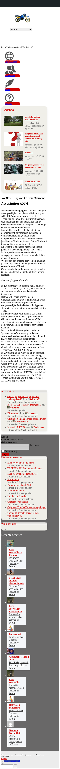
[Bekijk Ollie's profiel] (10, 726)
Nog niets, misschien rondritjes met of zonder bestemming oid (34, 137)
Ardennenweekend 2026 (19, 485)
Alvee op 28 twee (32, 181)
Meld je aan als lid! (12, 761)
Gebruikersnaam (9, 442)
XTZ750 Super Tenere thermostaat (24, 404)
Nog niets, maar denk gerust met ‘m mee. (34, 166)
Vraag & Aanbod (11, 62)
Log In (4, 759)
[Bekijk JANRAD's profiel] (10, 653)
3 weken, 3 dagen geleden (16, 640)
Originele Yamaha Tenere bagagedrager (26, 418)
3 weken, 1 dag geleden (15, 617)
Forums (7, 90)
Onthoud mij (10, 451)
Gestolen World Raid (17, 501)
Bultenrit (29, 152)
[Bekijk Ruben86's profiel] (10, 602)
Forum (12, 566)
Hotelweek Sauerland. (18, 496)
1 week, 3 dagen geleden (16, 589)
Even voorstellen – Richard (20, 462)
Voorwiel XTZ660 (16, 427)
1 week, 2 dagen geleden (16, 561)
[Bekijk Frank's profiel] (10, 630)
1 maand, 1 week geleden (18, 663)
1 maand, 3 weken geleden (16, 713)
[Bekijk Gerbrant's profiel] (10, 574)
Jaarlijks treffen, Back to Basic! (32, 118)
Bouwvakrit (13, 479)
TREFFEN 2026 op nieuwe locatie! (24, 468)
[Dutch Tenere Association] (22, 17)
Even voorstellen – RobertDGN (22, 474)
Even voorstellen (15, 490)
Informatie (8, 104)
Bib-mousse (13, 413)
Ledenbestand (10, 76)
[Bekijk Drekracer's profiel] (10, 545)
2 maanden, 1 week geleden (15, 739)
